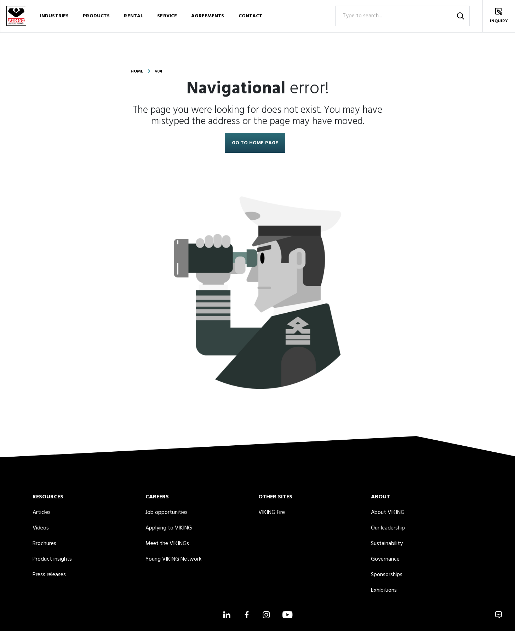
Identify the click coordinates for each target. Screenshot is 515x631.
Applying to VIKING (168, 528)
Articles (42, 512)
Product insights (52, 559)
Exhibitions (384, 590)
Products (96, 16)
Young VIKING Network (173, 559)
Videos (41, 528)
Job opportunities (166, 512)
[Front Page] (16, 16)
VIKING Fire (271, 512)
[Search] (460, 15)
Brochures (44, 543)
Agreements (207, 16)
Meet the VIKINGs (167, 543)
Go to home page (255, 143)
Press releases (49, 574)
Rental (133, 16)
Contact (251, 16)
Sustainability (387, 543)
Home (137, 71)
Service (167, 16)
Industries (54, 16)
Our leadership (388, 528)
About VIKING (388, 512)
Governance (385, 559)
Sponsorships (386, 574)
